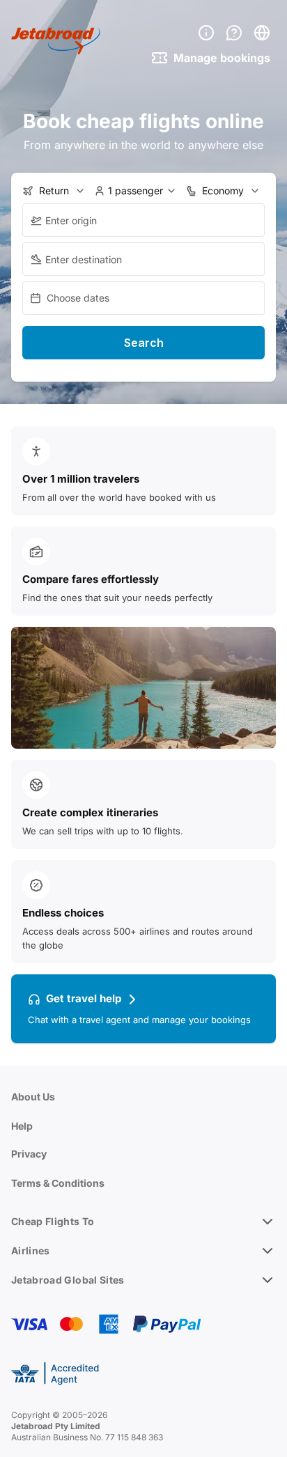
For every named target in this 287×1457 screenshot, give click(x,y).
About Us (33, 1097)
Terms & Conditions (57, 1183)
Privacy (29, 1154)
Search (144, 343)
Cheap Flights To (53, 1221)
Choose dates (78, 298)
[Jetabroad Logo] (55, 41)
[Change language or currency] (262, 33)
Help (22, 1126)
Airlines (30, 1250)
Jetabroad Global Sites (68, 1280)
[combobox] (143, 220)
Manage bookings (221, 58)
